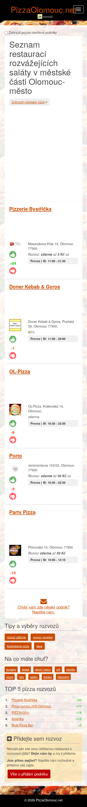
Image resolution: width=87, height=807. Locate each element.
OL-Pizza (19, 371)
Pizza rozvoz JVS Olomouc (31, 706)
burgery (11, 669)
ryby (21, 677)
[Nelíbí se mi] (12, 270)
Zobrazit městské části (28, 102)
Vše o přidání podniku (29, 774)
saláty (34, 677)
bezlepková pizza (18, 646)
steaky (47, 677)
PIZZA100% (20, 712)
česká (25, 669)
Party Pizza (22, 511)
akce (39, 646)
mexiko (70, 669)
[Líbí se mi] (12, 254)
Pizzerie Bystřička (30, 208)
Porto (15, 455)
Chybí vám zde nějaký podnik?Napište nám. (44, 609)
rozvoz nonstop (43, 637)
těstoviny (63, 677)
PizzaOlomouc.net (43, 9)
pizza (9, 677)
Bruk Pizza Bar (22, 725)
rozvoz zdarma (16, 637)
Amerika (18, 718)
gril (58, 669)
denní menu (43, 669)
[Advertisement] (43, 153)
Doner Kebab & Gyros (34, 286)
